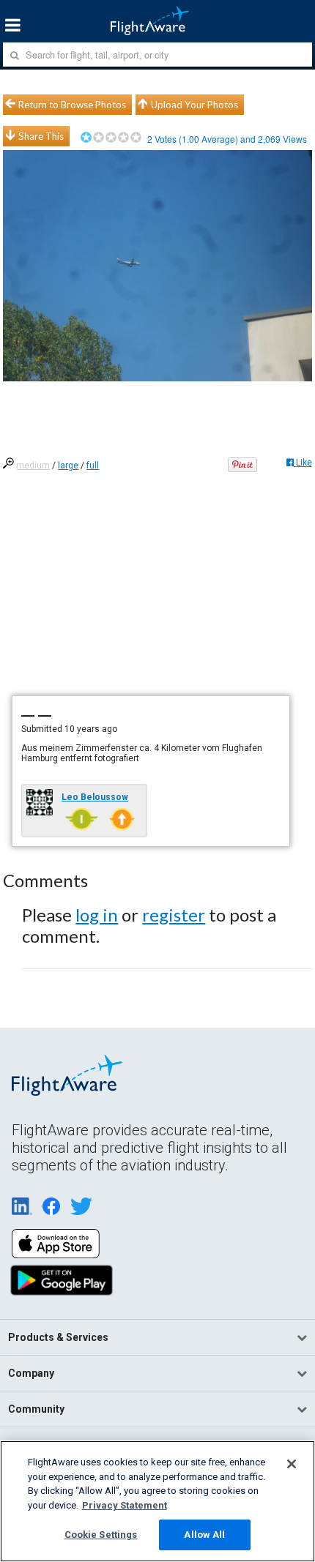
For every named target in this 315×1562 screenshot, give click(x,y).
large (68, 465)
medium (33, 465)
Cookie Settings (101, 1534)
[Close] (291, 1464)
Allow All (204, 1534)
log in (96, 914)
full (92, 465)
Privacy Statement (124, 1505)
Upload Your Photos (194, 105)
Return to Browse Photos (72, 105)
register (173, 914)
